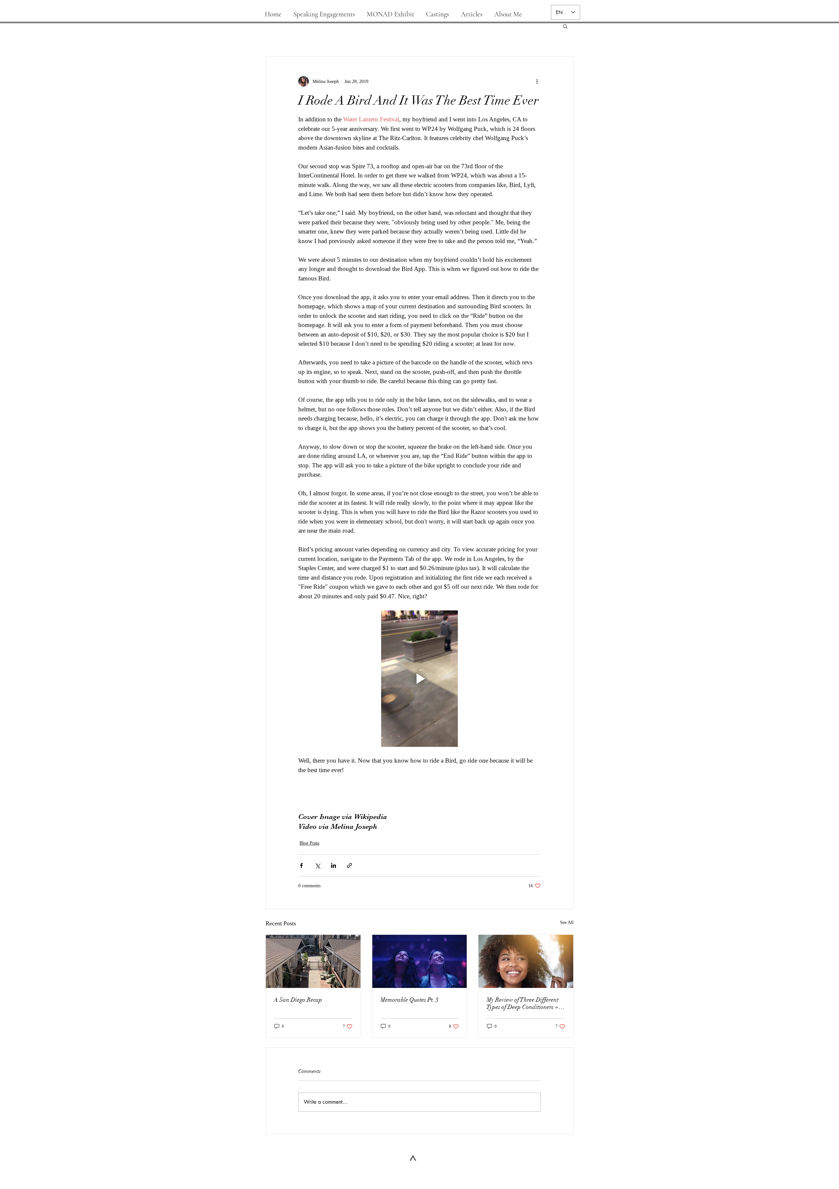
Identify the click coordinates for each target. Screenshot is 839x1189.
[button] (565, 26)
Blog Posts (309, 843)
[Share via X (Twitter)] (317, 865)
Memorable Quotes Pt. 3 (409, 999)
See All (567, 922)
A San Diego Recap (298, 999)
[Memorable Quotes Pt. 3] (419, 961)
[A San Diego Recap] (313, 961)
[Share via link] (349, 865)
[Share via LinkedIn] (333, 865)
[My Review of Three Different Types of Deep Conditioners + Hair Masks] (525, 961)
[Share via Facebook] (301, 865)
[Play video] (419, 678)
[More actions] (537, 81)
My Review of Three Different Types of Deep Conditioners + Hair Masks (522, 1003)
